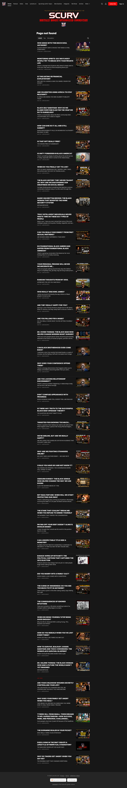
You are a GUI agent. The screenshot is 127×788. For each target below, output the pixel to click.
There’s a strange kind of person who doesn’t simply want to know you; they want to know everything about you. (55, 66)
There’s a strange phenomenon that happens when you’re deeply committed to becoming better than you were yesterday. (54, 369)
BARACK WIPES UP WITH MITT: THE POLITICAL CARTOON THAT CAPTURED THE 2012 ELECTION (55, 558)
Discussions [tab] (50, 38)
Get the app (72, 780)
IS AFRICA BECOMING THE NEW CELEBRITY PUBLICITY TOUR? (53, 97)
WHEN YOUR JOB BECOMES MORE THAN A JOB (51, 653)
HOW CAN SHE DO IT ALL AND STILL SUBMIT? (52, 127)
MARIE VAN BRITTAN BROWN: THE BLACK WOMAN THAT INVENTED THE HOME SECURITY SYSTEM (54, 200)
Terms (67, 775)
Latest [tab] (40, 38)
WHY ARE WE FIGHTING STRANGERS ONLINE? (52, 453)
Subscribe (113, 4)
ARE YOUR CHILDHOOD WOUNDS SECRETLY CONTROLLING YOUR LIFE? (55, 684)
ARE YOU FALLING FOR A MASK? (50, 319)
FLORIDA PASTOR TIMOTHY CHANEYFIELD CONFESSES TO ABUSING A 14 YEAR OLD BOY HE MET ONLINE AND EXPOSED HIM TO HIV (54, 545)
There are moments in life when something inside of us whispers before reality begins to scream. (53, 607)
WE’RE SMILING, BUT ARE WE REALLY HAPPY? (52, 437)
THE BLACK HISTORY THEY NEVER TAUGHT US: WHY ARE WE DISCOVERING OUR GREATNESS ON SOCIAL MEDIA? (55, 182)
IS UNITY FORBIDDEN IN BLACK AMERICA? (54, 154)
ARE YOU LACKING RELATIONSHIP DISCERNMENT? (51, 380)
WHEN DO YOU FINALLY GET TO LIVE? (52, 167)
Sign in (121, 4)
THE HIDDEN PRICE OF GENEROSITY (48, 144)
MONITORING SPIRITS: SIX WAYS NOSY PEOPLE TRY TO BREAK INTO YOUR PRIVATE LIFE (55, 61)
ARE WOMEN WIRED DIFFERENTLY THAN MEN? (51, 237)
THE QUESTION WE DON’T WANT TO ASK (49, 413)
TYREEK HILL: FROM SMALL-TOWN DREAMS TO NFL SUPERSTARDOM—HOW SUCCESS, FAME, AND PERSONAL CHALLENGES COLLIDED (55, 716)
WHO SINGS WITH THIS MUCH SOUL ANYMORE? (52, 44)
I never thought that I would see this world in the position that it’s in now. (54, 530)
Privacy (62, 775)
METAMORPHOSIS (42, 205)
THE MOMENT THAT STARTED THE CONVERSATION (52, 515)
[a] (83, 46)
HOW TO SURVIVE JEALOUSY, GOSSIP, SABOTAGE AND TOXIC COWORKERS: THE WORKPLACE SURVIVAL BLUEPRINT (54, 649)
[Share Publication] (105, 4)
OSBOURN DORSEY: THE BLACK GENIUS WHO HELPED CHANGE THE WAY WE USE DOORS (54, 481)
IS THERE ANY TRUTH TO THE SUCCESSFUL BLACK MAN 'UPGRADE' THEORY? (55, 410)
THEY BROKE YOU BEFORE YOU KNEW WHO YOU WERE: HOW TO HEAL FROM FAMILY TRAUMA (53, 704)
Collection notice (75, 775)
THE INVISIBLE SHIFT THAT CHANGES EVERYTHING (52, 761)
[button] (9, 4)
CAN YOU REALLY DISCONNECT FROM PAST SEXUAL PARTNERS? (55, 233)
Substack (55, 784)
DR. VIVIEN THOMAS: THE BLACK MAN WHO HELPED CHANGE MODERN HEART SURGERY (55, 333)
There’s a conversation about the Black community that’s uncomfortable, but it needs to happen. (54, 115)
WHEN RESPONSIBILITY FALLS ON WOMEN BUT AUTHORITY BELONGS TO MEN (55, 131)
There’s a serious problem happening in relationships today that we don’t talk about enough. (55, 384)
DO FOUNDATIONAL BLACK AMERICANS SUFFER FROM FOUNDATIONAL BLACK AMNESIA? (53, 248)
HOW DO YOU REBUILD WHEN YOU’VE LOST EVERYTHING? (55, 634)
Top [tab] (45, 38)
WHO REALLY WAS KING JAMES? (50, 292)
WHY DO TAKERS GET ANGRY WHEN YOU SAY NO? (54, 757)
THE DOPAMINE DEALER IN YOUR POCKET (54, 730)
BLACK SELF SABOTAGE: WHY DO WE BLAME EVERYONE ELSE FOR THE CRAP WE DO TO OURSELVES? (55, 110)
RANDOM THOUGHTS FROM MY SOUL (52, 280)
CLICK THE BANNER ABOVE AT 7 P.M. (48, 486)
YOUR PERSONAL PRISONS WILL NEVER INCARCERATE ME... (53, 265)
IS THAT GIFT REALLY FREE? (48, 141)
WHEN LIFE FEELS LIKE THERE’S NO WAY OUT (50, 637)
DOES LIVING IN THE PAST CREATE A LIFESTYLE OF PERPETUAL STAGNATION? (54, 743)
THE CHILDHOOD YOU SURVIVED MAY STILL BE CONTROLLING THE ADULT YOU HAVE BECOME (51, 688)
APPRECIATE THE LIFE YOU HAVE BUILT (49, 282)
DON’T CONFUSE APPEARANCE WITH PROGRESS (52, 396)
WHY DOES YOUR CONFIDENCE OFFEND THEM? (53, 364)
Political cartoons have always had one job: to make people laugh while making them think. (54, 563)
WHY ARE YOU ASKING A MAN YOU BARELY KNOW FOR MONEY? (53, 82)
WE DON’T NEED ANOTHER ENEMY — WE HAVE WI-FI (53, 456)
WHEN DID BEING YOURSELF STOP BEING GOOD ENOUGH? (54, 618)
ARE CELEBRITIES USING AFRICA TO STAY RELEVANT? (54, 93)
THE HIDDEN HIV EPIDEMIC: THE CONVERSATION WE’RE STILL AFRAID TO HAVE (54, 468)
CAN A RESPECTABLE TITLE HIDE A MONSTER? (51, 541)
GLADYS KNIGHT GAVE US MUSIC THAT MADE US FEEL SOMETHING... (53, 48)
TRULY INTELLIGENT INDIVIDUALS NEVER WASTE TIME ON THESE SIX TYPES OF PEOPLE (54, 216)
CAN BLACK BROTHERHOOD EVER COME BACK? (54, 349)
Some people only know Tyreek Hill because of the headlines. (55, 721)
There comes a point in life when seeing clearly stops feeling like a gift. (55, 591)
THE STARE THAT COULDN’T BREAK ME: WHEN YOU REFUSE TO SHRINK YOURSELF (54, 512)
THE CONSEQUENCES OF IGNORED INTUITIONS (51, 603)
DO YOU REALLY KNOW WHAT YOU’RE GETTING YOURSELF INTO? (54, 322)
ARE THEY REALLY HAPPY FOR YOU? (52, 305)
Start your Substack (59, 780)
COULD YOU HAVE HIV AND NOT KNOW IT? (54, 465)
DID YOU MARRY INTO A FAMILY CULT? (53, 574)
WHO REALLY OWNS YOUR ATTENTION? (49, 733)
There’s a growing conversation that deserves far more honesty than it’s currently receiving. (53, 254)
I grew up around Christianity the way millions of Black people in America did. (53, 295)
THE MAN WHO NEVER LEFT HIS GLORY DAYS (50, 747)
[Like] (38, 54)
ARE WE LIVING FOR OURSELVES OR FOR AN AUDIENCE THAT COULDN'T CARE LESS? (55, 441)
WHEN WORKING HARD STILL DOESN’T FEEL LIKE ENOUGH (54, 399)
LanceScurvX (47, 51)
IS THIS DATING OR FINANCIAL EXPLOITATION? (49, 78)
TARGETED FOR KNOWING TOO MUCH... (53, 422)
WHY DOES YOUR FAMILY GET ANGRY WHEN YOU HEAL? (53, 700)
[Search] (102, 4)
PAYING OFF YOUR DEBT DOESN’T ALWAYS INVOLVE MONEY (55, 526)
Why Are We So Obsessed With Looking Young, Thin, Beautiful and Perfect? (53, 622)
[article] (63, 48)
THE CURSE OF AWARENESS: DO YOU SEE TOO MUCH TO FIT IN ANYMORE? (54, 587)
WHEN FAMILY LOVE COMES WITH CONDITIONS (51, 576)
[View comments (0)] (50, 54)
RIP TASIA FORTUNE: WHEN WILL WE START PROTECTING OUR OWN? (55, 496)
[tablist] (46, 38)
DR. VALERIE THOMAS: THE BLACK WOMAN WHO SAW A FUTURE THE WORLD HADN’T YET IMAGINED (55, 665)
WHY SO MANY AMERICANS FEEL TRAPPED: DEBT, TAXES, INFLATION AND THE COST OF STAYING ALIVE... (54, 170)
